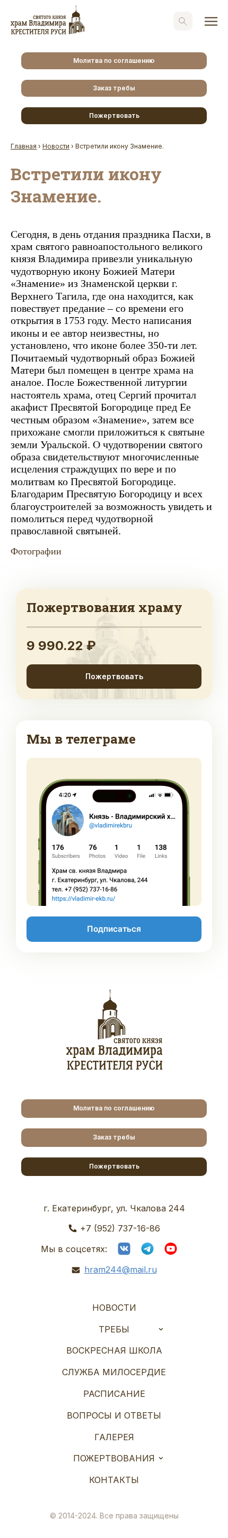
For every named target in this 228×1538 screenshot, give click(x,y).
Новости (114, 1307)
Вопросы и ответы (114, 1415)
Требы (114, 1329)
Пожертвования (114, 1458)
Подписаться (114, 929)
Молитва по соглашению (114, 60)
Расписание (114, 1393)
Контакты (114, 1480)
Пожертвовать (114, 115)
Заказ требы (114, 88)
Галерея (114, 1437)
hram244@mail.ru (120, 1269)
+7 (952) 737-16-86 (120, 1228)
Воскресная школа (114, 1350)
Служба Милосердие (114, 1372)
